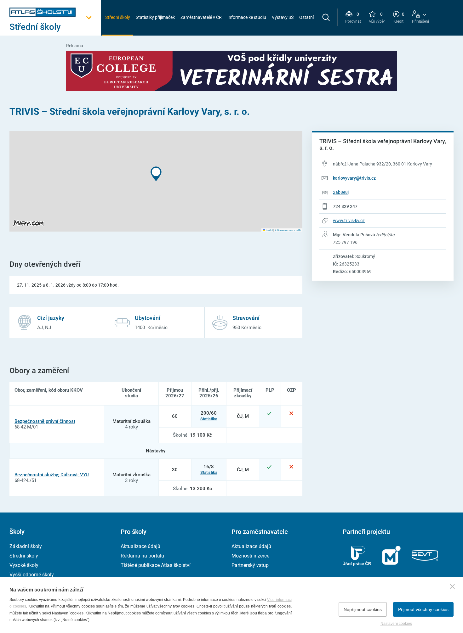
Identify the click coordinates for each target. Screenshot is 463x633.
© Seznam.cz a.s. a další (288, 230)
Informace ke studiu (246, 17)
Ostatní (306, 17)
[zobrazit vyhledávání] (326, 17)
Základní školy (25, 546)
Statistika (208, 419)
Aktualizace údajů (140, 546)
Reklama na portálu (142, 556)
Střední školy (117, 17)
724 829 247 (345, 206)
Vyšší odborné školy (31, 575)
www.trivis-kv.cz (349, 220)
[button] (156, 173)
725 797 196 (345, 242)
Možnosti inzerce (250, 556)
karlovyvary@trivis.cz (354, 178)
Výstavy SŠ (283, 17)
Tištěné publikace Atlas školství (156, 565)
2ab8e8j (341, 192)
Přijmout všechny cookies (423, 609)
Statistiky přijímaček (155, 17)
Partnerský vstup (250, 565)
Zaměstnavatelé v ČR (201, 17)
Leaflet (269, 230)
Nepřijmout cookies (363, 609)
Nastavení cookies (396, 623)
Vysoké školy (23, 565)
